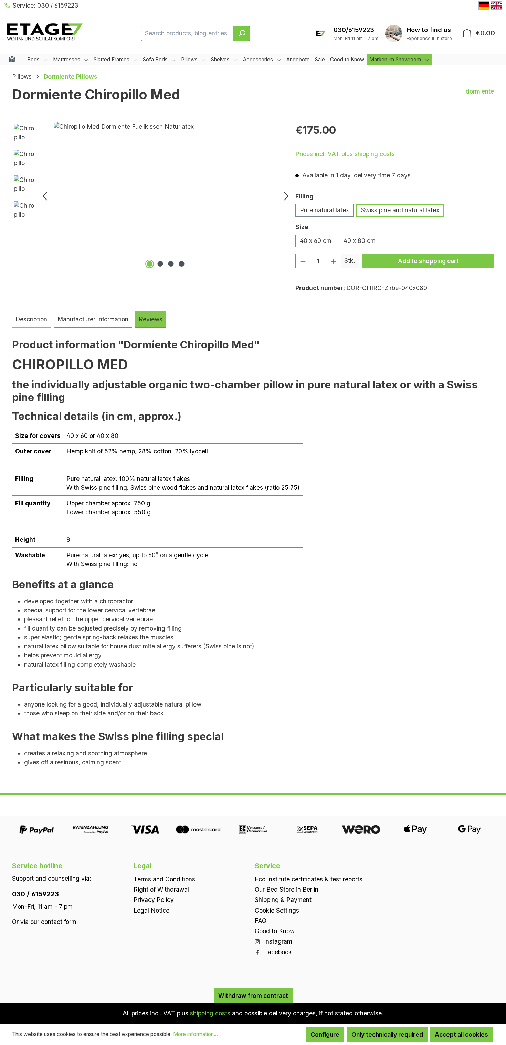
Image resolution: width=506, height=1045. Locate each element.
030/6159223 (354, 29)
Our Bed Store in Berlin (286, 889)
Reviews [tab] (150, 319)
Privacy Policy (154, 899)
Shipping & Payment (283, 899)
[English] (496, 5)
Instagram (277, 941)
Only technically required (387, 1034)
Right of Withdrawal (161, 889)
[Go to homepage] (45, 32)
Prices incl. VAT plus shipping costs (345, 154)
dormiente (480, 91)
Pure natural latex (324, 210)
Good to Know (275, 931)
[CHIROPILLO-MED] (165, 196)
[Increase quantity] (333, 261)
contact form (58, 921)
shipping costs (210, 1013)
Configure (324, 1034)
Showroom (429, 29)
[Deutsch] (483, 5)
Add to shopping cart (428, 261)
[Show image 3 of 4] (170, 264)
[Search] (241, 33)
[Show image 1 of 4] (149, 264)
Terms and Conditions (164, 878)
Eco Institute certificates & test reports (308, 878)
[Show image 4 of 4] (181, 264)
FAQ (260, 920)
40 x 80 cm (360, 240)
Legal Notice (151, 910)
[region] (152, 196)
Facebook (277, 951)
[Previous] (45, 196)
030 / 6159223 (35, 894)
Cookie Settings (277, 910)
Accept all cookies (461, 1034)
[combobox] (187, 33)
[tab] (31, 319)
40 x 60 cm (315, 240)
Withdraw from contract (253, 995)
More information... (195, 1034)
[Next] (286, 196)
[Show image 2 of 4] (160, 264)
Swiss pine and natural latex (400, 210)
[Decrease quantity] (302, 261)
